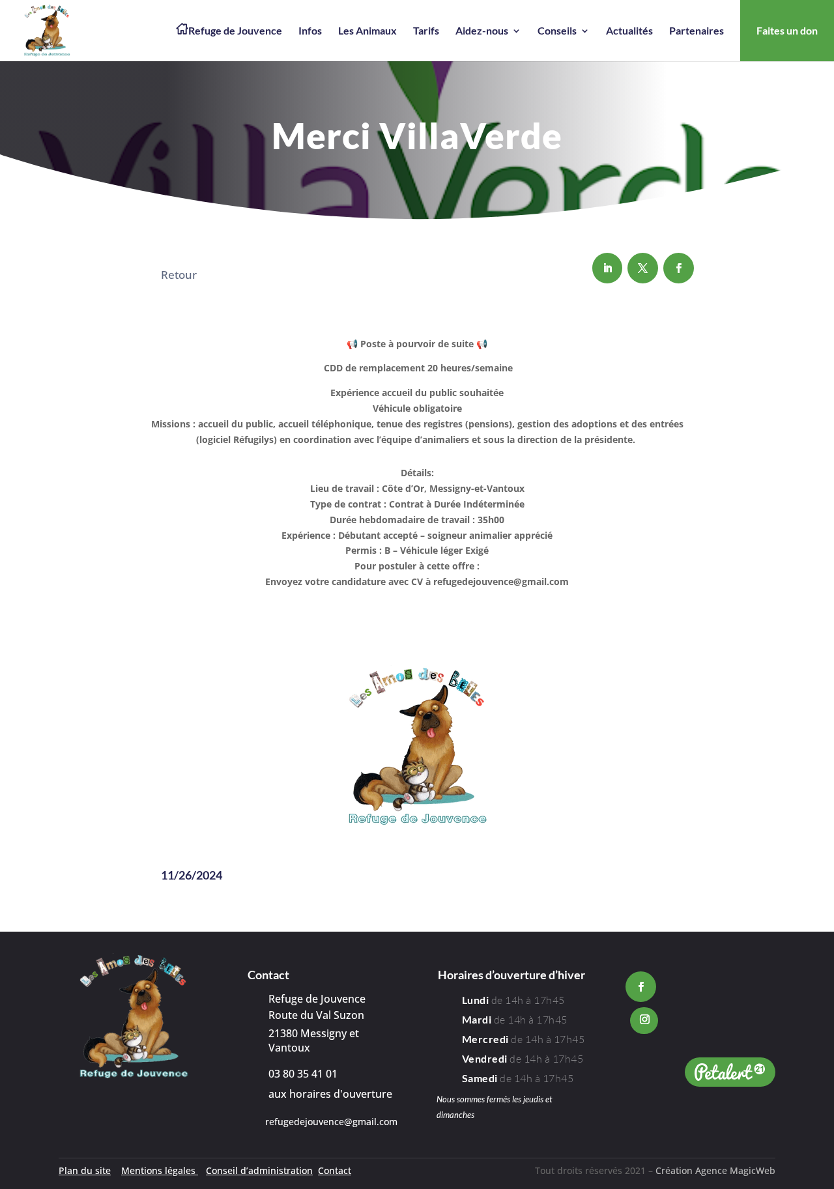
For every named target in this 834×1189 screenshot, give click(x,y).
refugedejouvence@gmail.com (331, 1121)
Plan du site (85, 1170)
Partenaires (696, 31)
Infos (310, 31)
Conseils (557, 31)
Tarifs (426, 31)
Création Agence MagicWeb (715, 1170)
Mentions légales (159, 1170)
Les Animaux (367, 31)
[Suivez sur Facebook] (678, 268)
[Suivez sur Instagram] (644, 1020)
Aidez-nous (481, 31)
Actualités (629, 31)
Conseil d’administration (259, 1170)
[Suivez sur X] (642, 268)
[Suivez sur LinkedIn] (607, 268)
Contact (334, 1170)
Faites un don (787, 30)
